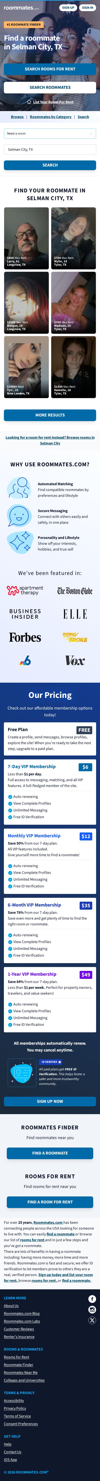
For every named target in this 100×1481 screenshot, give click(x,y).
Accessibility (14, 1400)
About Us (11, 1305)
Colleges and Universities (24, 1380)
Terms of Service (17, 1416)
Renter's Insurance (19, 1336)
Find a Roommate (50, 1153)
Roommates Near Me (21, 1372)
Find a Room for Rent (50, 1202)
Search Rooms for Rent (50, 69)
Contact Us (12, 1452)
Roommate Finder (18, 1365)
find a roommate (61, 1234)
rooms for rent (32, 1240)
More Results (50, 415)
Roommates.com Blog (22, 1313)
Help (7, 1444)
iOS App (10, 1459)
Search (50, 165)
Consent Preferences (21, 1424)
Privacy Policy (15, 1408)
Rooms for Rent (16, 1357)
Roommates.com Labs (22, 1321)
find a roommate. (76, 1280)
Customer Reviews (19, 1329)
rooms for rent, (45, 1280)
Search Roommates (50, 87)
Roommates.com (48, 1222)
